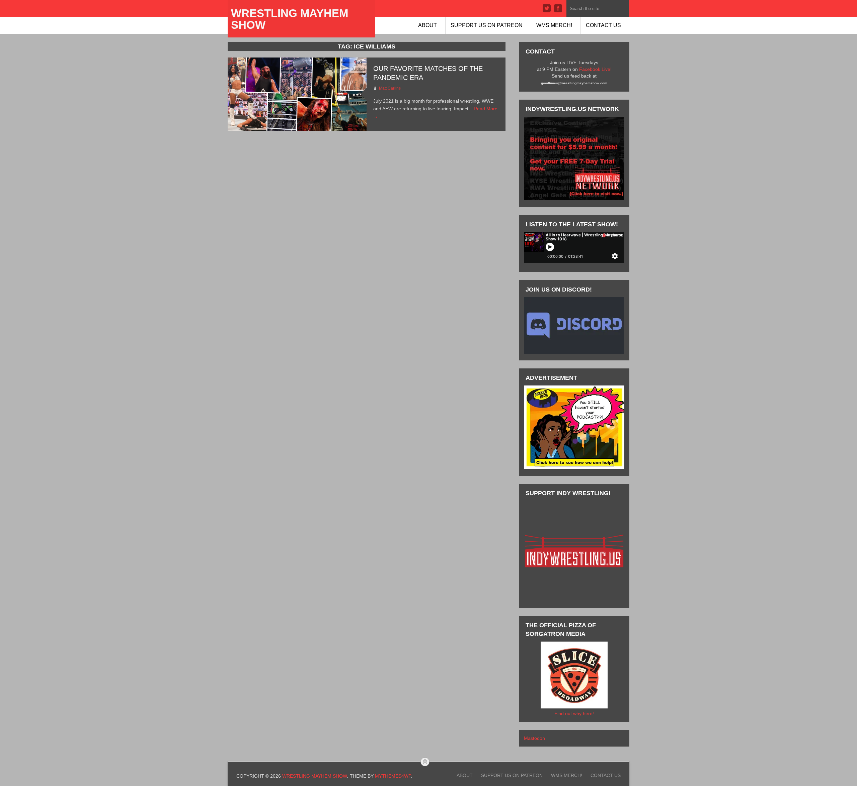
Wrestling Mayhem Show (289, 19)
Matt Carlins (390, 88)
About (427, 25)
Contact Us (603, 25)
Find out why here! (574, 713)
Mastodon (534, 738)
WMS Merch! (554, 25)
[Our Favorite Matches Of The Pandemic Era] (297, 94)
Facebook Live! (595, 69)
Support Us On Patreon (487, 25)
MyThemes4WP (393, 776)
